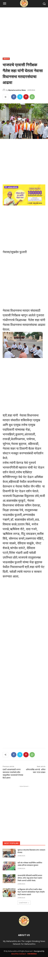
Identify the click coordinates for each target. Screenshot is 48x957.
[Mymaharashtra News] (4, 90)
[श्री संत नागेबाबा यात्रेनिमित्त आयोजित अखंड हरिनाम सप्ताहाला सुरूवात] (9, 865)
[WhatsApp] (32, 96)
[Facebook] (13, 96)
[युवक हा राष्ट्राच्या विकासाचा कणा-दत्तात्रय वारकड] (9, 853)
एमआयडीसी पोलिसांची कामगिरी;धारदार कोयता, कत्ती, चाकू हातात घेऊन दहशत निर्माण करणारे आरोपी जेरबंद (30, 878)
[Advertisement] (24, 34)
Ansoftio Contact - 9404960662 (24, 954)
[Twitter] (20, 96)
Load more (23, 902)
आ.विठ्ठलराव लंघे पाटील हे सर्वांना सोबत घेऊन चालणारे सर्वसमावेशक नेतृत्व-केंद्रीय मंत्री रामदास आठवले (31, 892)
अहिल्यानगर (6, 59)
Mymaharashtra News (17, 90)
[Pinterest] (26, 96)
